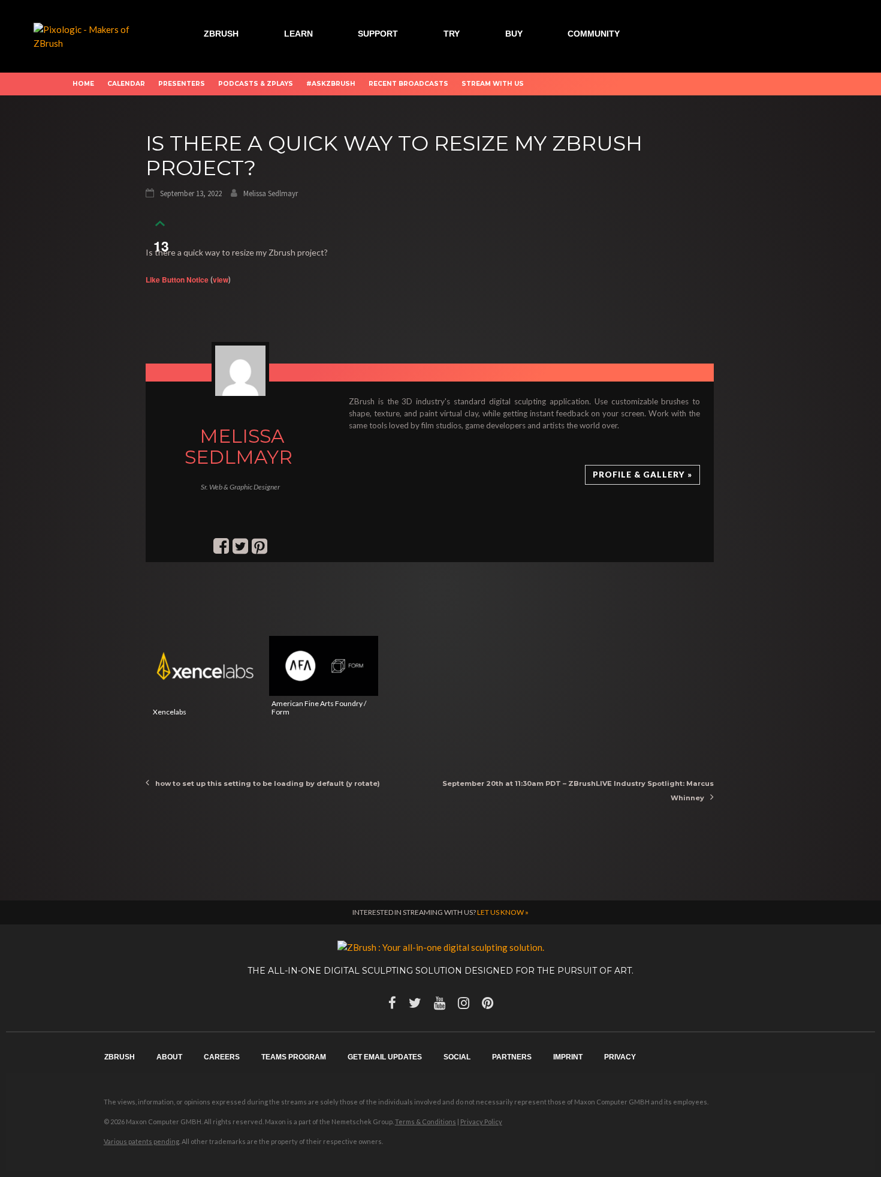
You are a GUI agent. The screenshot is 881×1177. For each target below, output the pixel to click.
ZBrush (221, 33)
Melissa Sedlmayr (270, 193)
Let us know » (503, 912)
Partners (512, 1057)
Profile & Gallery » (642, 474)
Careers (222, 1057)
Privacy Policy (481, 1121)
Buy (514, 33)
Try (451, 33)
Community (594, 33)
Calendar (126, 84)
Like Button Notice (177, 279)
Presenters (181, 84)
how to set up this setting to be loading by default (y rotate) (267, 783)
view (220, 279)
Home (83, 84)
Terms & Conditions (425, 1121)
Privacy (620, 1057)
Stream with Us (492, 84)
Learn (298, 33)
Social (456, 1057)
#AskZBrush (330, 84)
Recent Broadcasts (408, 84)
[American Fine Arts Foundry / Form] (323, 666)
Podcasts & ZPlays (255, 84)
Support (378, 33)
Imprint (568, 1057)
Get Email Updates (385, 1057)
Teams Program (293, 1057)
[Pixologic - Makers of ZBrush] (90, 34)
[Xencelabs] (205, 666)
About (169, 1057)
